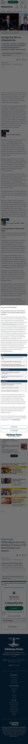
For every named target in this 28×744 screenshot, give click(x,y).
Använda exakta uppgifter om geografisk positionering (10, 372)
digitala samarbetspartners (9, 324)
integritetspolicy (16, 419)
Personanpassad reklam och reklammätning (11, 361)
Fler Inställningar (14, 430)
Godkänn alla (14, 427)
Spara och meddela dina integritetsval (9, 390)
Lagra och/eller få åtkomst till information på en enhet (12, 358)
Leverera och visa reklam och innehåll (9, 387)
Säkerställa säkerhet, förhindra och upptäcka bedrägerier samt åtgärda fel (11, 384)
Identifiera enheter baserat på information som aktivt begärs (12, 377)
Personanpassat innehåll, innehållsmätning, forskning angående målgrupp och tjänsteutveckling (13, 365)
